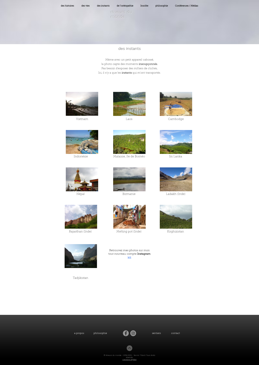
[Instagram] (133, 333)
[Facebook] (126, 333)
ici (129, 257)
